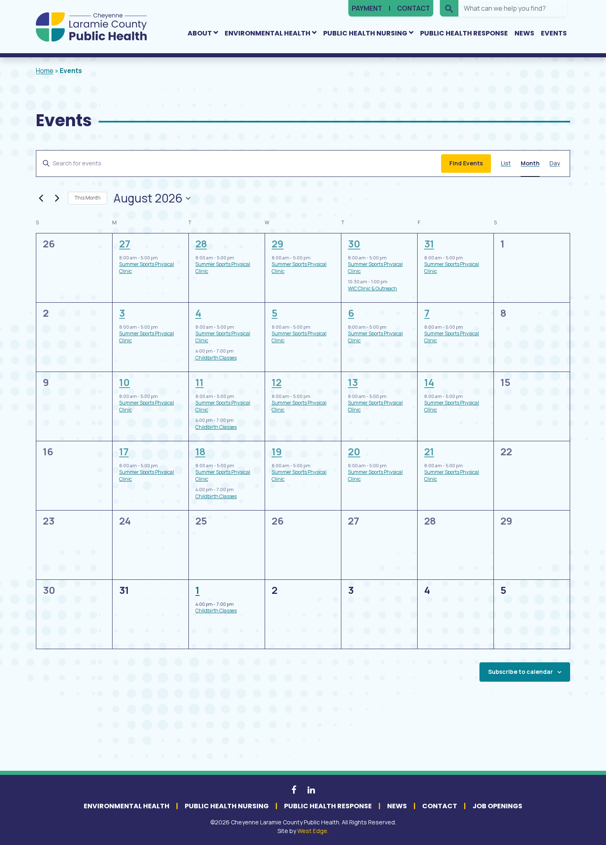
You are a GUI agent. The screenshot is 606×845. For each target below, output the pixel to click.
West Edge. (313, 831)
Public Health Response (464, 33)
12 (277, 382)
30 (354, 243)
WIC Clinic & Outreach (372, 288)
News (524, 33)
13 (353, 382)
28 (201, 243)
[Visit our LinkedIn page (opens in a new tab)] (311, 789)
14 (429, 382)
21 (429, 451)
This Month (88, 197)
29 (278, 243)
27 (124, 243)
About (200, 33)
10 (124, 382)
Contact (413, 8)
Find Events (466, 163)
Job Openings (497, 806)
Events (554, 33)
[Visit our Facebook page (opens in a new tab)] (294, 789)
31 (429, 243)
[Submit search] (449, 8)
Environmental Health (267, 33)
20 (354, 451)
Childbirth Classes (216, 357)
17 (124, 451)
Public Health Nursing (365, 33)
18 (200, 451)
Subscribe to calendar (520, 672)
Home (45, 70)
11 (199, 382)
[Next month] (57, 198)
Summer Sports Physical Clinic (146, 268)
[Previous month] (41, 198)
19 (277, 451)
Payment (367, 8)
